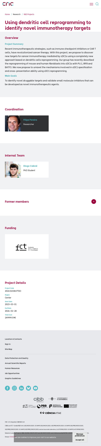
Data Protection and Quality (16, 358)
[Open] (91, 4)
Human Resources (12, 368)
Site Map (8, 349)
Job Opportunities (12, 373)
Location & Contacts (13, 339)
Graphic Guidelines (13, 378)
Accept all (80, 439)
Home (7, 14)
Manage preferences (80, 435)
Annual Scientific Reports (15, 363)
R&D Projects (29, 14)
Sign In (8, 344)
